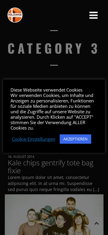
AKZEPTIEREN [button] (75, 139)
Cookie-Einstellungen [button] (33, 139)
